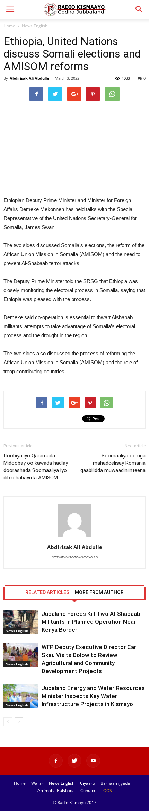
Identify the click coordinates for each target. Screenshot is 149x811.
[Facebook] (56, 761)
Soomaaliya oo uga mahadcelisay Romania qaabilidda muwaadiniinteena (113, 463)
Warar (37, 783)
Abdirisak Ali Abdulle (29, 78)
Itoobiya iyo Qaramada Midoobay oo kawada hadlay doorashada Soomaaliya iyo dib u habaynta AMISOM (35, 467)
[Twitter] (74, 761)
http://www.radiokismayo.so (75, 557)
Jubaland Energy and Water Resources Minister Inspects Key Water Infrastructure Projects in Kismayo (93, 695)
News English (34, 26)
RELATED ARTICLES (47, 592)
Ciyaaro (87, 783)
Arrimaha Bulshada (56, 790)
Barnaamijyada (115, 783)
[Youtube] (93, 761)
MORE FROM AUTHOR (99, 592)
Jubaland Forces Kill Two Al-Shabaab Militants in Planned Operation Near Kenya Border (91, 621)
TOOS (106, 790)
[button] (139, 9)
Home (9, 26)
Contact (87, 790)
